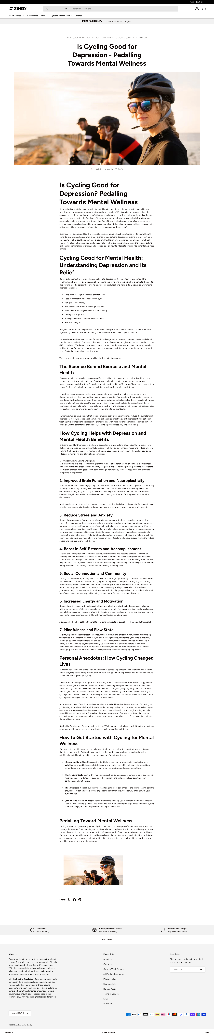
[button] (204, 8)
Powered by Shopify (25, 1025)
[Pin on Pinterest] (80, 899)
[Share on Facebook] (74, 899)
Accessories (32, 15)
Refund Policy (109, 989)
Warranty (107, 1003)
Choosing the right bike (97, 762)
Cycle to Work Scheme (61, 15)
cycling (62, 224)
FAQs (105, 998)
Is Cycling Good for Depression (131, 38)
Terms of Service (111, 994)
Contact (78, 15)
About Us (107, 959)
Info (43, 15)
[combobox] (110, 8)
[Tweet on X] (69, 899)
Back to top (107, 939)
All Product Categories (113, 974)
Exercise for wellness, (104, 38)
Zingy (16, 1025)
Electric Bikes (15, 15)
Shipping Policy (110, 984)
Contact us (108, 964)
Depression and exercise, (79, 38)
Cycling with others (102, 800)
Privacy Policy (109, 979)
